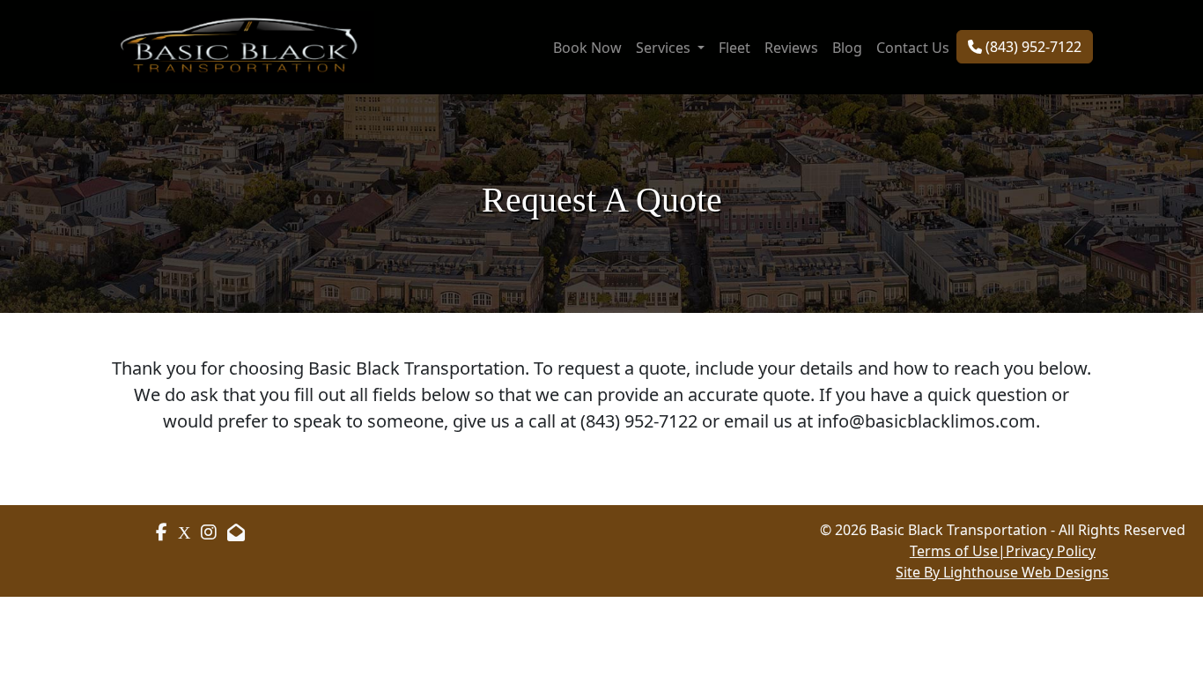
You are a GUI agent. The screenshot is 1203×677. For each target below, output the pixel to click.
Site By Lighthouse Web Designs (1002, 572)
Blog (847, 47)
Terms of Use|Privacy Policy (1003, 551)
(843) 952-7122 (1031, 46)
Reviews (791, 47)
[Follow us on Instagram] (184, 532)
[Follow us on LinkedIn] (209, 532)
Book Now (587, 47)
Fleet (734, 47)
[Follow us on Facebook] (161, 533)
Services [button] (665, 47)
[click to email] (236, 532)
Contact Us (912, 47)
